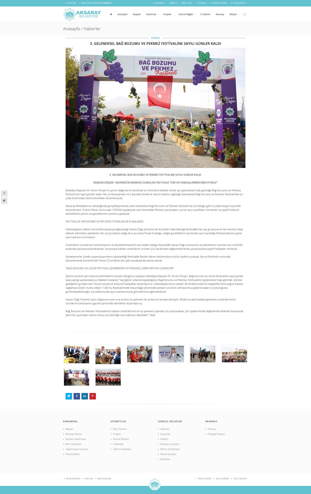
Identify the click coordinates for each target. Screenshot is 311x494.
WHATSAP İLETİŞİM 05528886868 (96, 3)
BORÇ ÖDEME (205, 478)
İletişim (233, 14)
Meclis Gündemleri (170, 449)
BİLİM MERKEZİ (73, 478)
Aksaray (220, 14)
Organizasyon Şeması (77, 449)
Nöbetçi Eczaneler (169, 444)
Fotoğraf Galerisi (216, 434)
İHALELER (202, 3)
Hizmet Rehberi (121, 439)
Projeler (167, 14)
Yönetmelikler (73, 454)
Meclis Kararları (168, 454)
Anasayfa (122, 14)
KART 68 (88, 478)
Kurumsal (151, 14)
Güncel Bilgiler (186, 14)
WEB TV (173, 3)
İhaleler (164, 439)
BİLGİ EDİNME (222, 478)
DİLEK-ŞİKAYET (239, 3)
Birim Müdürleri (73, 444)
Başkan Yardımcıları (76, 439)
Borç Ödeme (120, 429)
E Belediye (118, 444)
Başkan (137, 14)
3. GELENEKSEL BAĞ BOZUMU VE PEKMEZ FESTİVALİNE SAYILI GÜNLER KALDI (155, 43)
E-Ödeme (205, 14)
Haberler (164, 429)
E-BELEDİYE (160, 3)
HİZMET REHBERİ (219, 3)
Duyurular (165, 434)
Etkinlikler (165, 459)
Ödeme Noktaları (122, 449)
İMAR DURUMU (104, 478)
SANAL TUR (186, 3)
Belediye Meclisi (74, 434)
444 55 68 (71, 3)
